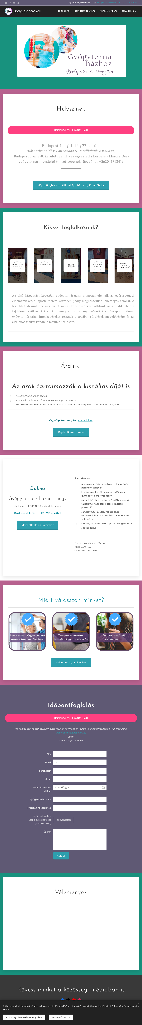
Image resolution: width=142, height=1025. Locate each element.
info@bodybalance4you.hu (108, 2)
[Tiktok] (18, 2)
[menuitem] (64, 11)
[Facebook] (6, 2)
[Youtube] (14, 2)
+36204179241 (131, 2)
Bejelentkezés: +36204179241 (71, 130)
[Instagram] (10, 2)
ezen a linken (85, 420)
